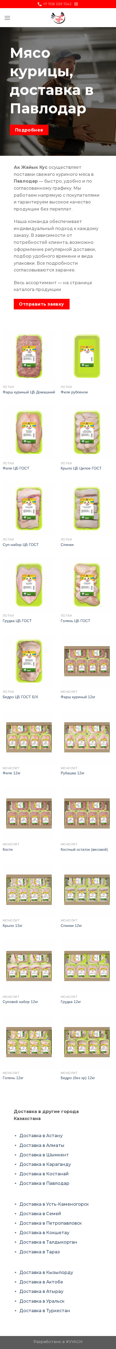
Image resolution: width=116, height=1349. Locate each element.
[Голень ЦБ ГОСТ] (87, 584)
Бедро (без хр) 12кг (78, 1078)
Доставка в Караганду (45, 1164)
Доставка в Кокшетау (44, 1232)
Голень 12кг (13, 1078)
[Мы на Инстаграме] (76, 4)
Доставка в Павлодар (44, 1183)
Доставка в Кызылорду (46, 1272)
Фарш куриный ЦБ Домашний (29, 392)
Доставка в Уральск (41, 1301)
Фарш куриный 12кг (78, 697)
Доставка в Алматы (41, 1145)
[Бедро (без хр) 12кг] (87, 1042)
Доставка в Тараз (39, 1251)
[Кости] (29, 813)
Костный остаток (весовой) (84, 849)
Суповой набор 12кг (20, 1002)
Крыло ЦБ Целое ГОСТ (81, 468)
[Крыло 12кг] (29, 889)
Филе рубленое (74, 392)
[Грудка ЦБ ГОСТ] (29, 584)
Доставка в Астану (41, 1135)
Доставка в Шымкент (44, 1154)
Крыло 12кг (12, 926)
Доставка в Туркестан (44, 1310)
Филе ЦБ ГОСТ (16, 468)
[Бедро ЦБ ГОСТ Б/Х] (29, 661)
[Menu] (7, 17)
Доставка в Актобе (41, 1282)
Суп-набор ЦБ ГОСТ (21, 545)
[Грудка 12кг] (87, 966)
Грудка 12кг (71, 1002)
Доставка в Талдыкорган (48, 1242)
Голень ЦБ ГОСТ (75, 621)
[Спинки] (87, 508)
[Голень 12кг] (29, 1042)
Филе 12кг (12, 773)
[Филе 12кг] (29, 737)
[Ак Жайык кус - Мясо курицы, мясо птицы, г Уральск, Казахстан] (58, 17)
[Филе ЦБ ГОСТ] (29, 432)
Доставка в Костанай (44, 1173)
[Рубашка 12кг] (87, 737)
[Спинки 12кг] (87, 889)
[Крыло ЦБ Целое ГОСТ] (87, 432)
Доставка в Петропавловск (50, 1223)
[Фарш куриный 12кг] (87, 661)
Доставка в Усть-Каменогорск (54, 1204)
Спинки (67, 545)
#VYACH (74, 1341)
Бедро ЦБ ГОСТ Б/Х (20, 697)
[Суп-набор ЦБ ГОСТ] (29, 508)
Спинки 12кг (71, 926)
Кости (8, 849)
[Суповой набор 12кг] (29, 966)
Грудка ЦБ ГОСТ (17, 621)
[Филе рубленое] (87, 356)
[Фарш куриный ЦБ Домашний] (29, 356)
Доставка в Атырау (41, 1291)
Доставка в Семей (40, 1213)
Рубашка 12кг (72, 773)
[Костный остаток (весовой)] (87, 813)
